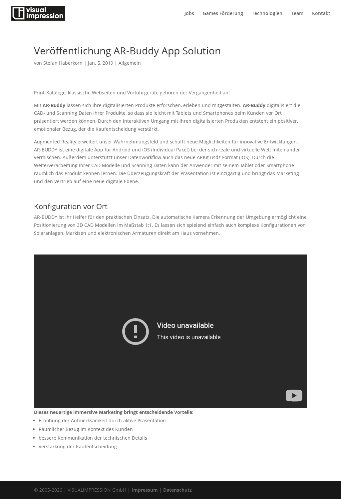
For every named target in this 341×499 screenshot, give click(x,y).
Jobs (189, 13)
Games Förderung (223, 13)
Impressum (145, 490)
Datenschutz (177, 490)
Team (297, 13)
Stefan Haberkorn (63, 63)
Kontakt (321, 13)
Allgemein (130, 63)
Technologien (267, 13)
